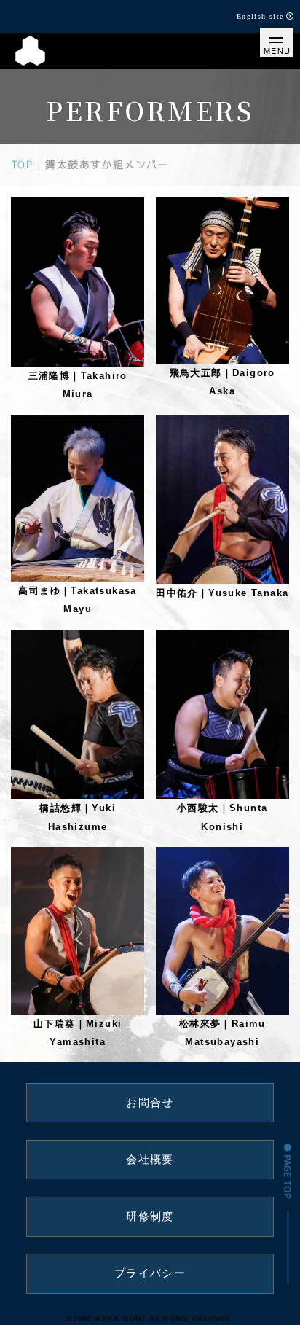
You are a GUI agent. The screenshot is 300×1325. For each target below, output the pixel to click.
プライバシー (150, 1273)
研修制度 (150, 1216)
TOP (22, 164)
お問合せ (150, 1103)
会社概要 (150, 1159)
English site (260, 16)
